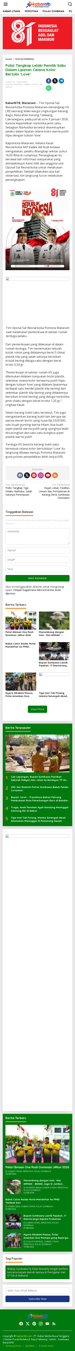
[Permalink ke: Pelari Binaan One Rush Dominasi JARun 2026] (20, 620)
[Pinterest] (34, 475)
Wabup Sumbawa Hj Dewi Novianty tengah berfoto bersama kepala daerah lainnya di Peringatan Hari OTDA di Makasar (37, 1272)
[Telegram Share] (61, 81)
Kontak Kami (46, 1345)
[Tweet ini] (55, 81)
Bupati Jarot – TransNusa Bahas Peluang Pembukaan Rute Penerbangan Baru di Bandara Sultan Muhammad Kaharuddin (40, 799)
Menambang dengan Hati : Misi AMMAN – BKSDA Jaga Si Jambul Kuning (52, 634)
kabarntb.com (24, 1336)
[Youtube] (48, 475)
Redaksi (29, 1345)
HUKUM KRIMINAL (14, 84)
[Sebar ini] (48, 81)
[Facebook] (20, 475)
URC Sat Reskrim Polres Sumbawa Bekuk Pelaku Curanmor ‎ (39, 789)
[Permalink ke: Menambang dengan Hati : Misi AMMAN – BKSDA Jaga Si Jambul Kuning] (54, 620)
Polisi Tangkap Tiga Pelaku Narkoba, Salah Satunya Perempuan (18, 489)
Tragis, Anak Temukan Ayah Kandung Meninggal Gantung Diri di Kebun (39, 809)
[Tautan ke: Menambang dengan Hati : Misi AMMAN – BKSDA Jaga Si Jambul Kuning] (13, 1186)
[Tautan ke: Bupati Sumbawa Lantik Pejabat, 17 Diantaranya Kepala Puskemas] (13, 1221)
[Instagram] (41, 475)
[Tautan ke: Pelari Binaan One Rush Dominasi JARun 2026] (37, 1144)
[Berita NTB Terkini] (38, 4)
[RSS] (55, 475)
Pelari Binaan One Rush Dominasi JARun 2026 (19, 634)
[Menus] (6, 4)
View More (37, 709)
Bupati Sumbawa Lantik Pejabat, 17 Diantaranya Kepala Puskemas (53, 664)
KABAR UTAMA (31, 84)
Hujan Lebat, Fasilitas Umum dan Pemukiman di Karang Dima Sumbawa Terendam (54, 491)
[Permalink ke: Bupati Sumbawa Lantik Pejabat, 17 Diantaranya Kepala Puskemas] (54, 650)
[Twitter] (27, 475)
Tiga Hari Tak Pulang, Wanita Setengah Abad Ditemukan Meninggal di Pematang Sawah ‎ (53, 695)
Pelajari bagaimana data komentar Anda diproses (33, 591)
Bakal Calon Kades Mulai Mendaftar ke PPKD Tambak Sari (20, 645)
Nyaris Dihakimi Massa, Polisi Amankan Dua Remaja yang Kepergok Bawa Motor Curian (19, 695)
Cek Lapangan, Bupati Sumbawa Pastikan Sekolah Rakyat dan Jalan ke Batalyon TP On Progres (38, 778)
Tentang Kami (13, 1345)
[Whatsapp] (48, 88)
